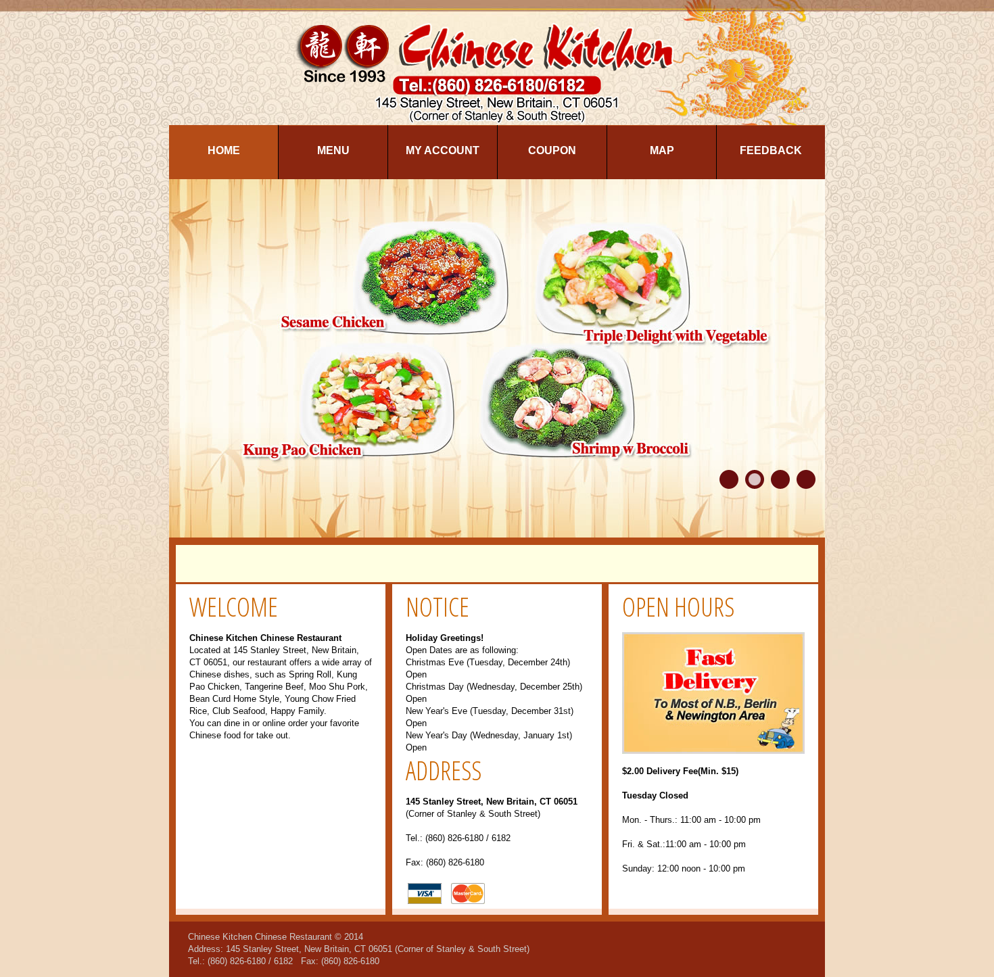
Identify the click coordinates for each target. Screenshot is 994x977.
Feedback (771, 150)
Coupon (552, 150)
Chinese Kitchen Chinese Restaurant (260, 937)
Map (662, 150)
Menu (333, 150)
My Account (442, 150)
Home (224, 150)
